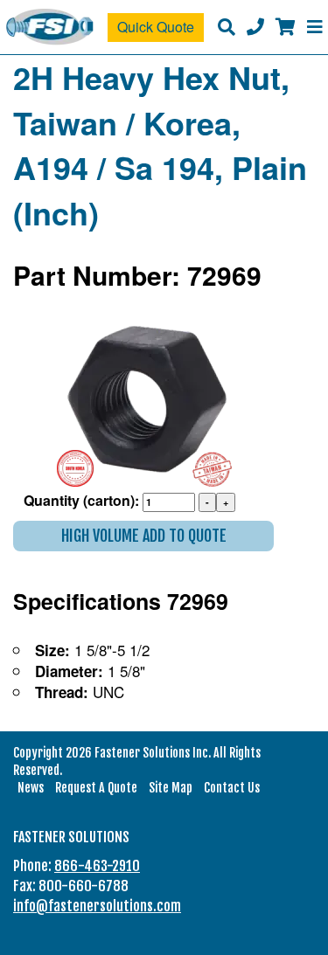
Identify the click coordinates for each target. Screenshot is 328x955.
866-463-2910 (97, 866)
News (30, 787)
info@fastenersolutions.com (97, 906)
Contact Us (232, 787)
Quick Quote (155, 27)
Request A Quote (96, 787)
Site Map (170, 787)
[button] (143, 536)
